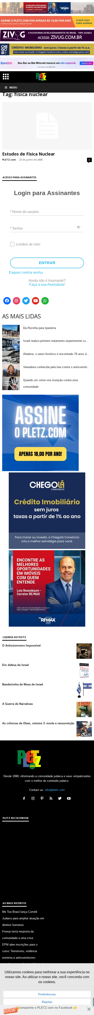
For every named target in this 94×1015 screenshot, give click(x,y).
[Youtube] (35, 301)
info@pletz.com (55, 790)
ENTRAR (47, 263)
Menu (13, 87)
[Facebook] (7, 301)
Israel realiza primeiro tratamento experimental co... (55, 340)
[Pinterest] (42, 799)
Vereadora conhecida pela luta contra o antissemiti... (56, 367)
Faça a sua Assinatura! (47, 284)
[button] (47, 1010)
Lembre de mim (28, 244)
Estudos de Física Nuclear (28, 154)
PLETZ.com (9, 159)
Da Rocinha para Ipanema (39, 328)
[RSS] (51, 799)
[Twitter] (26, 301)
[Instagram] (16, 301)
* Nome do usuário (24, 211)
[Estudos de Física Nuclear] (47, 126)
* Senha (16, 228)
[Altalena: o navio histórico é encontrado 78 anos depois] (11, 357)
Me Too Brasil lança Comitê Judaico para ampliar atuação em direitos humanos (23, 918)
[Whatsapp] (45, 301)
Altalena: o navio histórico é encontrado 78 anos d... (56, 354)
